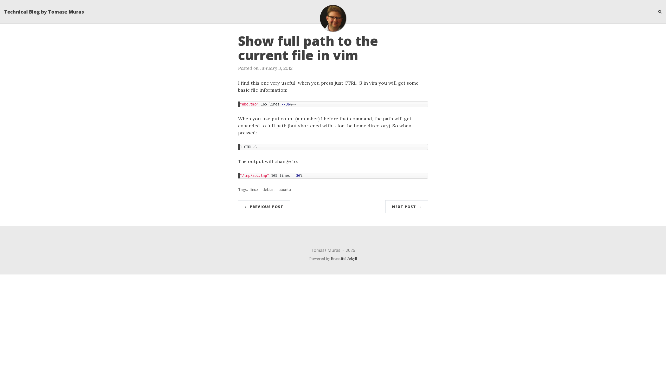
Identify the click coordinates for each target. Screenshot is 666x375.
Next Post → (406, 206)
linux (254, 189)
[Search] (658, 11)
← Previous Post (264, 206)
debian (268, 189)
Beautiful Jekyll (344, 258)
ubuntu (285, 189)
